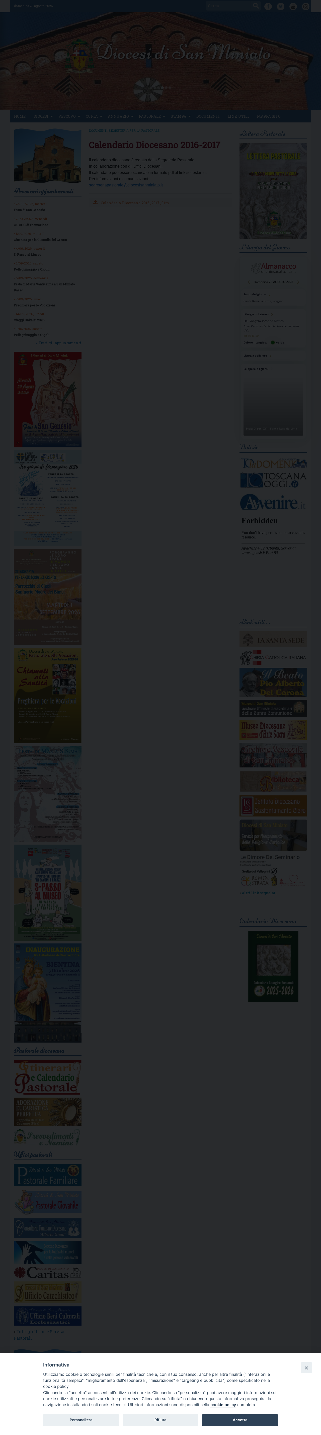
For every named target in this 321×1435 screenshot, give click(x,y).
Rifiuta (160, 1420)
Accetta (240, 1420)
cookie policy (223, 1404)
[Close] (306, 1367)
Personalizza (81, 1420)
